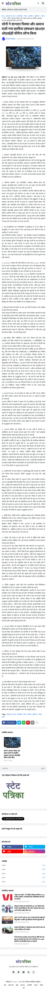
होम (5, 985)
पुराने (42, 768)
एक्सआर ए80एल (11, 714)
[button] (2, 3)
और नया (5, 768)
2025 (23, 869)
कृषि (17, 985)
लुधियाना (35, 714)
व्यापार (40, 714)
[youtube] (23, 972)
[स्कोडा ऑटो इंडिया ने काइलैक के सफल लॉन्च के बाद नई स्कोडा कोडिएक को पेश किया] (7, 930)
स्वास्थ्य (22, 985)
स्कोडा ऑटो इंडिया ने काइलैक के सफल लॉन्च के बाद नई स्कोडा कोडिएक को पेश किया (29, 928)
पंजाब (24, 714)
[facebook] (13, 972)
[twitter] (18, 972)
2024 (23, 873)
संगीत (41, 985)
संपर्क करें (11, 985)
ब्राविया (29, 714)
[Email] (32, 723)
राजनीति (29, 985)
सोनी (3, 717)
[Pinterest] (28, 723)
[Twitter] (19, 723)
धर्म (23, 988)
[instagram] (33, 972)
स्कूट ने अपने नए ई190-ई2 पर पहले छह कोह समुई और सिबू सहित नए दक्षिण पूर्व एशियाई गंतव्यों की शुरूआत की (29, 918)
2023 (23, 877)
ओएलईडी (19, 714)
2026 (23, 865)
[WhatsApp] (24, 723)
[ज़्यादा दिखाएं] (37, 723)
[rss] (28, 972)
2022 (23, 882)
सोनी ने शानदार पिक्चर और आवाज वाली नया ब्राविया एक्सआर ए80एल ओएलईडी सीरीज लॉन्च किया (12, 754)
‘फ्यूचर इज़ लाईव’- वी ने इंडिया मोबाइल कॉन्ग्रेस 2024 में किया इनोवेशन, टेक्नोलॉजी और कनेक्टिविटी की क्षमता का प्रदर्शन (29, 897)
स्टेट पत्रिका (26, 982)
